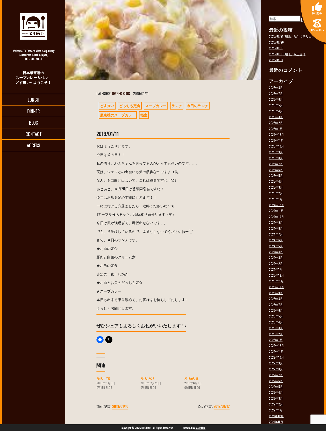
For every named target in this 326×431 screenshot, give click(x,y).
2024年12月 (276, 204)
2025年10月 (276, 146)
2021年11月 (276, 421)
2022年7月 (276, 374)
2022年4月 (276, 392)
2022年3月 (276, 398)
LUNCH (33, 99)
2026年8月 (276, 87)
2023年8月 (276, 298)
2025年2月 (276, 193)
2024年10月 (276, 216)
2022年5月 (276, 386)
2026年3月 (276, 116)
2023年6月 (276, 310)
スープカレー (156, 105)
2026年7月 (276, 93)
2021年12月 (276, 415)
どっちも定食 (129, 105)
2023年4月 (276, 322)
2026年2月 (276, 122)
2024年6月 (276, 239)
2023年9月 (276, 292)
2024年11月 (276, 210)
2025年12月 (276, 134)
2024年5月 (276, 245)
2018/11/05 (103, 378)
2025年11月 (276, 140)
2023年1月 (276, 339)
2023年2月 (276, 333)
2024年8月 (276, 228)
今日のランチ (197, 105)
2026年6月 (276, 99)
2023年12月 (276, 275)
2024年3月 (276, 257)
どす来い (107, 105)
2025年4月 (276, 181)
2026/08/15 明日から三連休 (287, 54)
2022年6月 (276, 380)
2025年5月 (276, 175)
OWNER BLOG (121, 93)
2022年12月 (276, 345)
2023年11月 (276, 281)
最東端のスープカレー (118, 115)
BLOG (33, 122)
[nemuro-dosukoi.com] (33, 26)
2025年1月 (276, 199)
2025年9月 (276, 152)
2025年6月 (276, 169)
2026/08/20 (276, 42)
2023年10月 (276, 286)
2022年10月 (276, 357)
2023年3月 (276, 327)
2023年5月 (276, 316)
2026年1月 (276, 128)
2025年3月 (276, 187)
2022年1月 (276, 410)
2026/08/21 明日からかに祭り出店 (292, 36)
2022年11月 (276, 351)
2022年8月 (276, 369)
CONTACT (34, 133)
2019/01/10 (120, 406)
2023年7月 (276, 304)
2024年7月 (276, 234)
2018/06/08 (191, 378)
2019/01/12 (222, 406)
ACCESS (33, 145)
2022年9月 (276, 363)
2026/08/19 (276, 48)
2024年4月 (276, 251)
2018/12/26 (147, 378)
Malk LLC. (201, 428)
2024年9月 (276, 222)
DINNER (33, 111)
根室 (143, 115)
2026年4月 (276, 111)
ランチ (176, 105)
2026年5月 (276, 105)
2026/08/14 (276, 59)
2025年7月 (276, 163)
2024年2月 (276, 263)
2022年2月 (276, 404)
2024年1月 (276, 269)
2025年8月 (276, 158)
